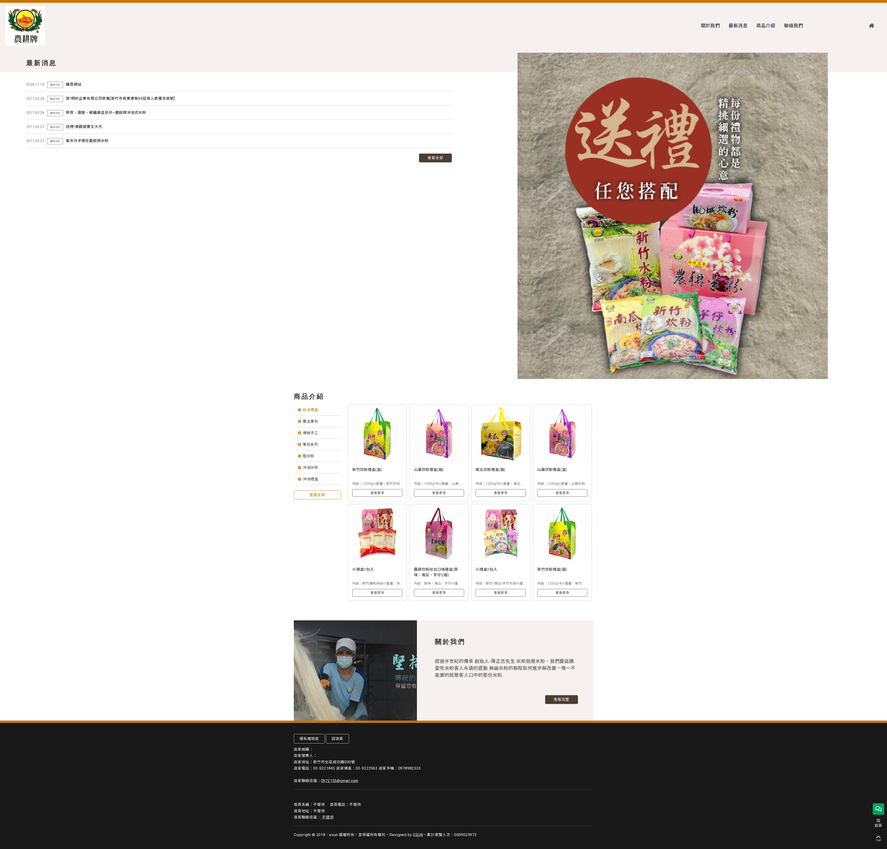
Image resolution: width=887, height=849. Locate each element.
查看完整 (561, 699)
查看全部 (435, 158)
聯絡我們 (793, 25)
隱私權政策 (309, 739)
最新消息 (738, 25)
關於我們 (710, 25)
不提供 (327, 817)
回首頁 (337, 739)
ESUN (418, 835)
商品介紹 (765, 25)
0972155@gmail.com (339, 781)
